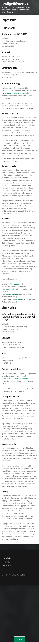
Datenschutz (6, 558)
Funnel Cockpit (12, 294)
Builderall (10, 289)
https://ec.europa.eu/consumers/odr (15, 93)
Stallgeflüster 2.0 (15, 4)
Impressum (6, 562)
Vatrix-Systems (15, 284)
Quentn (19, 299)
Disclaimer (7, 566)
